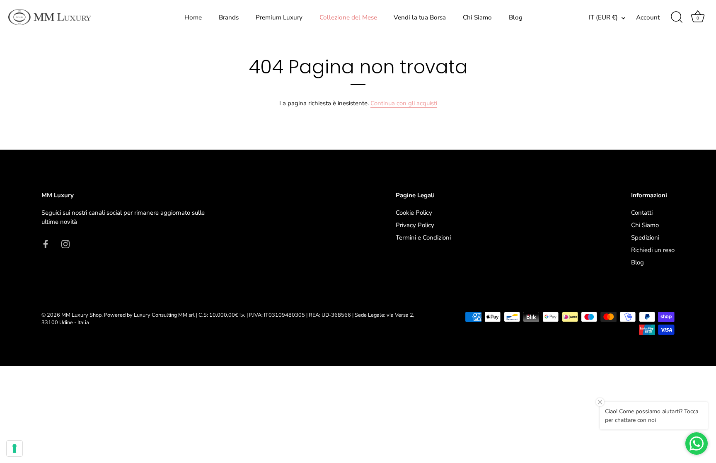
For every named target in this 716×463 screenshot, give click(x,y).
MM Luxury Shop (81, 315)
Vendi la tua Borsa (420, 17)
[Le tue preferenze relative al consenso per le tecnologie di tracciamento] (14, 448)
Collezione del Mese (348, 17)
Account (648, 17)
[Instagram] (65, 244)
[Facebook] (45, 244)
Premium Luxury (279, 17)
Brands (229, 17)
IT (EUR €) (603, 18)
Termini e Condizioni (423, 237)
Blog (515, 17)
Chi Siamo (477, 17)
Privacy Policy (415, 225)
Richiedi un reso (653, 250)
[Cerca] (677, 17)
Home (193, 17)
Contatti (642, 212)
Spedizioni (645, 237)
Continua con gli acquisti (403, 103)
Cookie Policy (414, 212)
